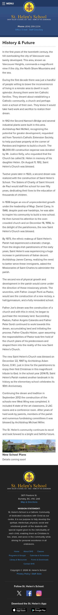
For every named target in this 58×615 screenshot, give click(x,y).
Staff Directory (36, 29)
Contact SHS (29, 564)
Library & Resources (18, 560)
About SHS (28, 551)
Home (16, 551)
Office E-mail (21, 29)
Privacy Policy (23, 574)
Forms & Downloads (39, 560)
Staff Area (36, 574)
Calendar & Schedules (39, 555)
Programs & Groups (17, 555)
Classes (40, 551)
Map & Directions (29, 502)
